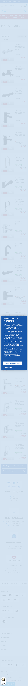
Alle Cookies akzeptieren (12, 363)
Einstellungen (8, 367)
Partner (6, 341)
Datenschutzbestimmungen (11, 354)
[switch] (3, 684)
